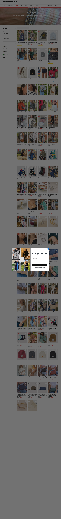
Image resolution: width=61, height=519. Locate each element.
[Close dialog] (48, 249)
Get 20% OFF (40, 265)
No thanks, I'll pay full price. (40, 267)
